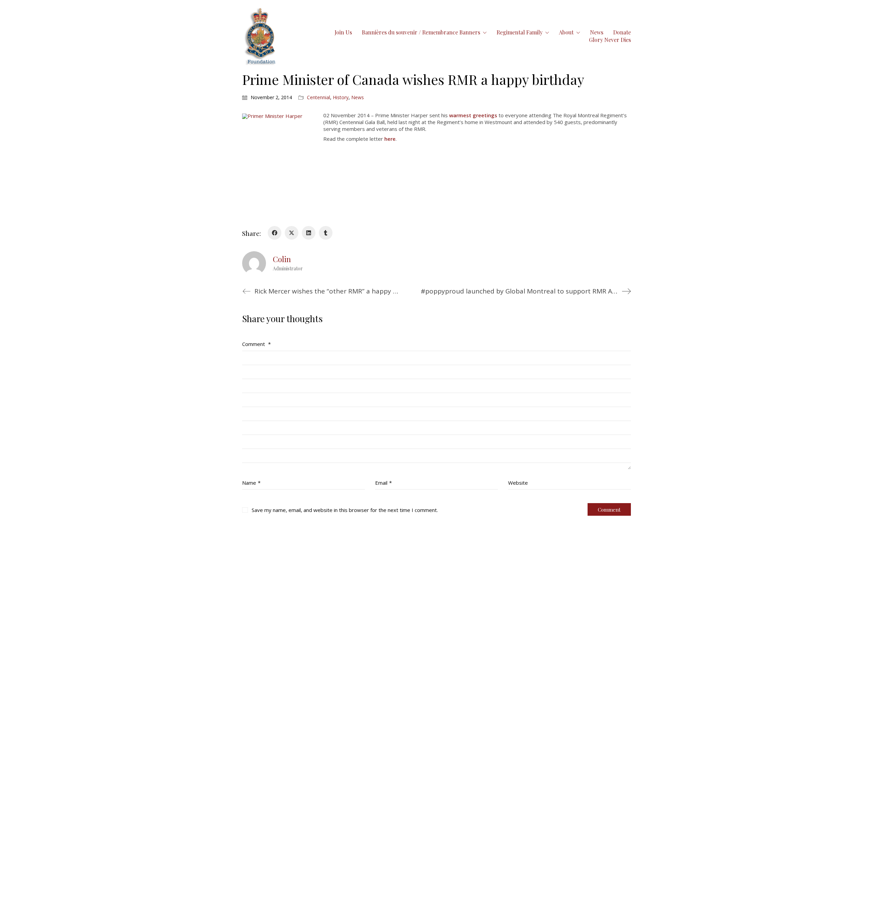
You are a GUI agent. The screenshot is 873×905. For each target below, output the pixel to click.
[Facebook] (274, 233)
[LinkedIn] (308, 233)
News (357, 97)
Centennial (318, 97)
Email (383, 482)
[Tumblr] (325, 233)
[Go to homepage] (260, 36)
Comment (256, 344)
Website (518, 482)
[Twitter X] (291, 233)
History (341, 97)
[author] (254, 263)
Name (251, 482)
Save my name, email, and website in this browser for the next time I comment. (345, 510)
